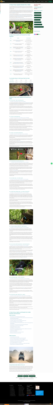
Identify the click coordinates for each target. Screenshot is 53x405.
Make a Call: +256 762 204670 (38, 17)
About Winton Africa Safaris (21, 395)
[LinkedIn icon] (26, 401)
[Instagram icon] (27, 401)
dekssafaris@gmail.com (20, 377)
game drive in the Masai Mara (20, 141)
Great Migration (13, 12)
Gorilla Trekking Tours (12, 389)
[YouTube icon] (25, 401)
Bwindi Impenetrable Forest (26, 246)
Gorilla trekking (11, 327)
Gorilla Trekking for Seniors (13, 395)
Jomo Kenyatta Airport (17, 40)
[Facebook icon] (23, 401)
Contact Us (50, 1)
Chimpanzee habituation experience (13, 326)
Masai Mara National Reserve (18, 51)
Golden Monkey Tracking (12, 394)
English (6, 404)
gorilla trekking (14, 342)
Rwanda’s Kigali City (24, 18)
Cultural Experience (21, 63)
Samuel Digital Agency (33, 400)
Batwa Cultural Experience (20, 67)
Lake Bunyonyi (21, 70)
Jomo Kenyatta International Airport (27, 102)
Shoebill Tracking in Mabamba (18, 58)
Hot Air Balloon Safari (12, 390)
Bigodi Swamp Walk (17, 63)
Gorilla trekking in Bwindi (20, 16)
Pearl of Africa (20, 14)
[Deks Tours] (3, 1)
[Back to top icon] (50, 403)
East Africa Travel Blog (21, 390)
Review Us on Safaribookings (22, 394)
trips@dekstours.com (27, 377)
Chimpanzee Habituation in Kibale (17, 62)
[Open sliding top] (0, 0)
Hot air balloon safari (12, 325)
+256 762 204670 (35, 377)
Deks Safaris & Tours (24, 6)
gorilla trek (29, 291)
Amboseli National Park (17, 43)
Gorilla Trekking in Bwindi (18, 69)
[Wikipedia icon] (29, 401)
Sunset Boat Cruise (19, 71)
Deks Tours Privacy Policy (21, 389)
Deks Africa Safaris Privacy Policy (38, 24)
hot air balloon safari (22, 180)
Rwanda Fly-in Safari (17, 6)
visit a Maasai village (15, 170)
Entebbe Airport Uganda (20, 55)
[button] (51, 163)
